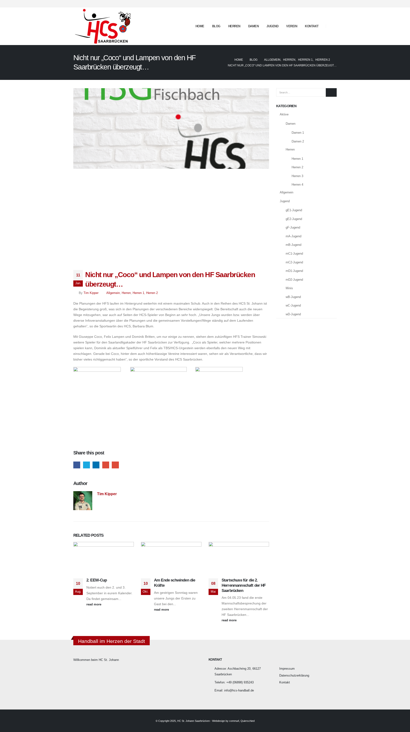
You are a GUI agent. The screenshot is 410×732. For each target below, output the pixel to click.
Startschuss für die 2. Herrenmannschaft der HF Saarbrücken (244, 585)
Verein (291, 26)
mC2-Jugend (294, 262)
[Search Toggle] (333, 26)
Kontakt (312, 26)
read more (94, 604)
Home (200, 26)
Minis (289, 288)
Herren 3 (297, 176)
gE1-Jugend (294, 210)
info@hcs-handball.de (239, 690)
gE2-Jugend (294, 219)
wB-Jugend (293, 297)
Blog (216, 26)
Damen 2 (298, 141)
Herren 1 (138, 293)
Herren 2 (152, 293)
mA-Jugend (293, 236)
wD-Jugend (293, 314)
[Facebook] (325, 3)
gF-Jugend (293, 227)
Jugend (272, 26)
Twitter (86, 465)
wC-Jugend (293, 305)
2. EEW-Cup (96, 580)
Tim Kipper (91, 293)
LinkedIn (96, 465)
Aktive (284, 114)
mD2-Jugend (294, 279)
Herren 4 (297, 184)
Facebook (76, 465)
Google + (105, 465)
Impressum (287, 668)
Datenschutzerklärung (294, 675)
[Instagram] (333, 3)
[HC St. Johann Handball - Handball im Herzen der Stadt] (103, 26)
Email (115, 465)
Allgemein (113, 293)
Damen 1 (298, 132)
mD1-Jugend (294, 271)
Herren (234, 26)
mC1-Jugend (294, 253)
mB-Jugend (293, 245)
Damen (253, 26)
